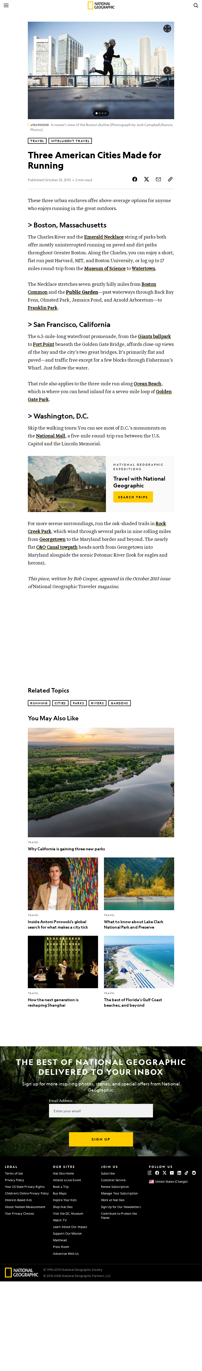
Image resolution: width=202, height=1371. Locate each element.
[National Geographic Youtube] (172, 1173)
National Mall (50, 436)
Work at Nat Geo (113, 1200)
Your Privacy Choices (19, 1213)
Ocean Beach (147, 384)
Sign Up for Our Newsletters (121, 1207)
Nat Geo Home (63, 1173)
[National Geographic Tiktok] (186, 1173)
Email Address (60, 1100)
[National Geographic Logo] (22, 1275)
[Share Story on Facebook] (135, 179)
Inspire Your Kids (65, 1200)
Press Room (61, 1247)
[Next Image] (167, 70)
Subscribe (108, 1173)
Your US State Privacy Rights (25, 1187)
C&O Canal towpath (57, 547)
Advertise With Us (66, 1254)
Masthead (60, 1240)
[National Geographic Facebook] (157, 1173)
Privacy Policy (14, 1180)
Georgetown (52, 539)
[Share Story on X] (147, 179)
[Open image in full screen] (167, 28)
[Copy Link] (170, 179)
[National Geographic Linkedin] (179, 1173)
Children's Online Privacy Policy (27, 1193)
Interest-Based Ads (18, 1200)
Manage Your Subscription (119, 1193)
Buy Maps (60, 1193)
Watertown (143, 268)
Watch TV (60, 1220)
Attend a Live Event (67, 1180)
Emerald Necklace (104, 237)
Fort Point (43, 344)
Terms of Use (14, 1173)
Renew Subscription (115, 1187)
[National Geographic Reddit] (194, 1173)
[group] (101, 113)
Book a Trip (61, 1187)
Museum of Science (105, 268)
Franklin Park (42, 308)
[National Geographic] (101, 5)
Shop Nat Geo (62, 1207)
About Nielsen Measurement (25, 1207)
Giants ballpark (154, 336)
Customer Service (113, 1180)
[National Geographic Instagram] (150, 1173)
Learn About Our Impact (70, 1227)
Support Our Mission (67, 1233)
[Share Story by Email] (158, 179)
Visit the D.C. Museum (68, 1213)
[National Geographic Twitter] (164, 1173)
